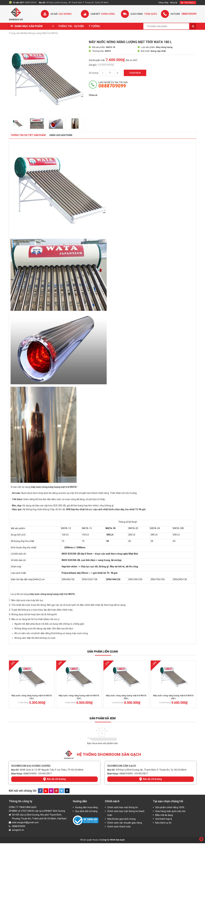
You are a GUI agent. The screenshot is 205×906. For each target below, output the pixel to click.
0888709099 (31, 2)
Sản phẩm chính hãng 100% (169, 807)
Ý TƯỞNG (94, 26)
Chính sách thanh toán (119, 826)
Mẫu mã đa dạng (164, 815)
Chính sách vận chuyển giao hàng (124, 822)
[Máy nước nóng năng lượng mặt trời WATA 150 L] (79, 677)
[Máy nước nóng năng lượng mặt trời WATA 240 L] (173, 677)
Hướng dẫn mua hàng (86, 807)
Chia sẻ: (93, 95)
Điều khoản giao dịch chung (121, 819)
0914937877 (45, 773)
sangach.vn (18, 830)
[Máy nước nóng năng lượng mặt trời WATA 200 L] (126, 677)
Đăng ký (173, 2)
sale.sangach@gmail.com (25, 822)
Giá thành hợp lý (163, 819)
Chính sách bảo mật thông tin (122, 807)
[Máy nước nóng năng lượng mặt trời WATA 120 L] (31, 677)
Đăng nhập (163, 2)
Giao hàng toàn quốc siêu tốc (170, 811)
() (189, 2)
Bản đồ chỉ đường (56, 779)
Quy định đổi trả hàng (86, 811)
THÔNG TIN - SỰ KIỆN (71, 26)
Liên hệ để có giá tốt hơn (113, 84)
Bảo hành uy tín (163, 822)
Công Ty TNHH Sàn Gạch (113, 840)
